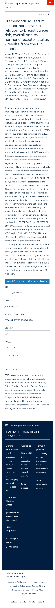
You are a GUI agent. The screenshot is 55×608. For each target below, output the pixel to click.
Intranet (40, 488)
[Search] (48, 14)
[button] (50, 2)
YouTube (32, 602)
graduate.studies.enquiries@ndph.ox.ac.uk (12, 516)
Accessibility (41, 454)
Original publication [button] (38, 281)
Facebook (40, 602)
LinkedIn (14, 602)
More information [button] (15, 281)
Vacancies (25, 461)
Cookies (39, 457)
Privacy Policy (37, 590)
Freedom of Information (21, 590)
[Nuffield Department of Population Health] (23, 4)
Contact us (12, 546)
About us (26, 445)
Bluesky (23, 602)
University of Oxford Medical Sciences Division (27, 586)
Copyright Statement (28, 594)
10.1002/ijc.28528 (13, 292)
